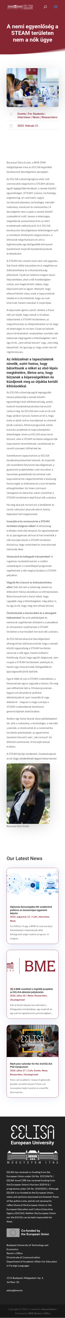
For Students (36, 113)
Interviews (24, 117)
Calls (34, 916)
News (36, 117)
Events (22, 113)
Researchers (49, 117)
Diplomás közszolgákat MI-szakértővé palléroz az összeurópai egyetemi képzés (31, 909)
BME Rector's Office (39, 1313)
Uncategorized (17, 999)
